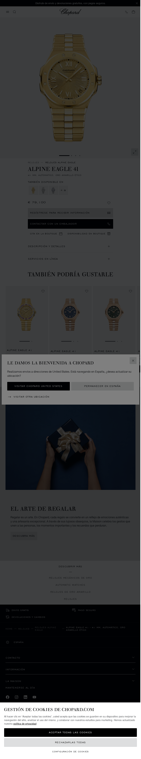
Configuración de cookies (70, 751)
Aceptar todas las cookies (70, 732)
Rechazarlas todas (70, 742)
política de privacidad (24, 723)
